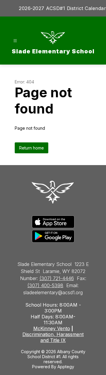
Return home (31, 147)
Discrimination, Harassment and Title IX (53, 337)
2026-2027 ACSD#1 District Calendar (62, 8)
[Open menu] (15, 40)
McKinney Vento (51, 328)
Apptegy (65, 366)
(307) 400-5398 (45, 285)
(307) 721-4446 (56, 278)
